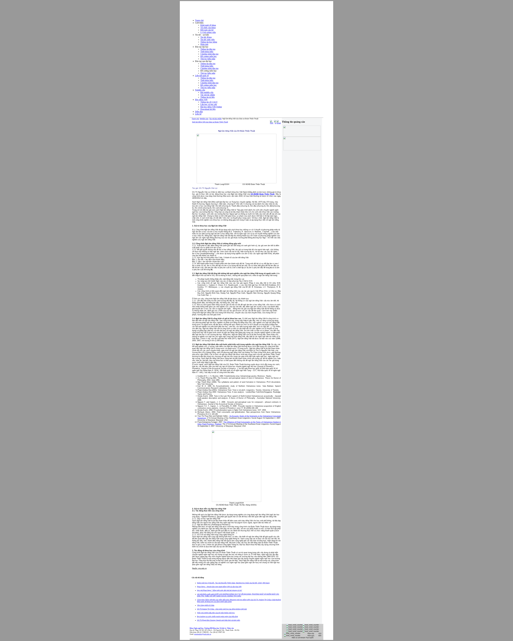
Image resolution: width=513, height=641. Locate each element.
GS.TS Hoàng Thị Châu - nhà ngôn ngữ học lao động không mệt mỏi (222, 609)
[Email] (279, 123)
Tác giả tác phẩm (215, 119)
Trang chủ (195, 119)
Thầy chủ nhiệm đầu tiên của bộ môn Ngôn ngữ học (216, 613)
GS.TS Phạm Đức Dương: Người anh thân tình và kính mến (218, 620)
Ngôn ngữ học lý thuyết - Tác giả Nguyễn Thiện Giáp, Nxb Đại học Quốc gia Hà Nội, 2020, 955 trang (233, 583)
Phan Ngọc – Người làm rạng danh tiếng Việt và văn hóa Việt (219, 587)
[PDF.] (271, 123)
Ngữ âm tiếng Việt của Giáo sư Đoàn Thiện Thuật (210, 122)
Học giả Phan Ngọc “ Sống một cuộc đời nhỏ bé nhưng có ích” (219, 590)
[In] (275, 123)
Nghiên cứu (204, 119)
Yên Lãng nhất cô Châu (205, 605)
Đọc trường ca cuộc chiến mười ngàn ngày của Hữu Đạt (217, 617)
